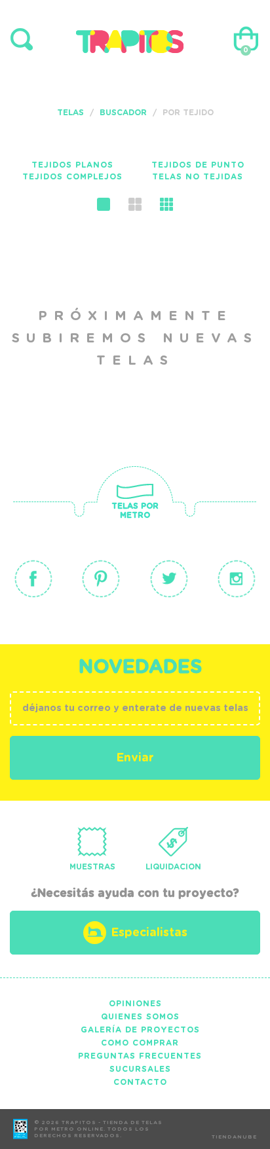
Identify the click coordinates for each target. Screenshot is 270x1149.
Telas (70, 113)
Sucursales (140, 1069)
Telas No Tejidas (197, 177)
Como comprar (140, 1043)
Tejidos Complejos (72, 177)
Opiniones (135, 1004)
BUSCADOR (123, 113)
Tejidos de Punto (197, 165)
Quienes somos (140, 1017)
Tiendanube (234, 1137)
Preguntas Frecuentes (140, 1056)
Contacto (140, 1082)
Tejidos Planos (72, 165)
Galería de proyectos (140, 1030)
